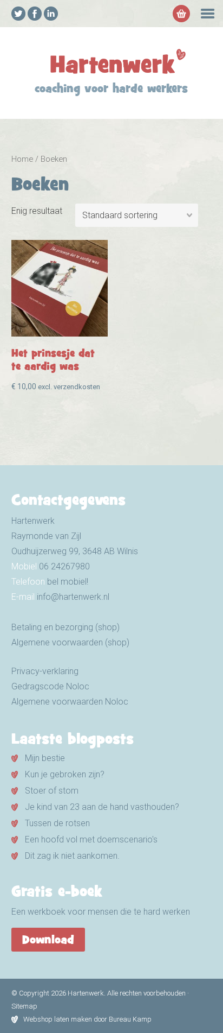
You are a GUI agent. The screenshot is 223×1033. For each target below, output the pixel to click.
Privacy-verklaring (44, 671)
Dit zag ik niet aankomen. (72, 856)
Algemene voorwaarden (57, 642)
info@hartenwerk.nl (73, 597)
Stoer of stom (51, 790)
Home (22, 159)
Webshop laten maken (57, 1019)
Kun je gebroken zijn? (64, 774)
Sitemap (24, 1006)
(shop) (116, 642)
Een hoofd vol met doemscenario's (91, 839)
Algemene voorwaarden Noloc (69, 701)
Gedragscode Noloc (50, 686)
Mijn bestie (45, 758)
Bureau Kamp (130, 1019)
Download (48, 940)
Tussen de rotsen (57, 823)
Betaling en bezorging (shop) (65, 627)
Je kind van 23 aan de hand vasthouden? (102, 807)
